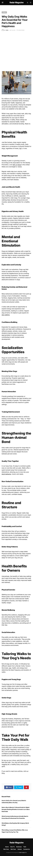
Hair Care (13, 849)
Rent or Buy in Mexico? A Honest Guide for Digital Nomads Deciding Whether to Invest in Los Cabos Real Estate (16, 809)
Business (19, 846)
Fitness (4, 12)
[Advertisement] (16, 51)
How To (12, 846)
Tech (24, 846)
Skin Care (6, 849)
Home (7, 846)
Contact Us (26, 849)
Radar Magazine (17, 2)
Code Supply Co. (23, 852)
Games (20, 849)
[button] (2, 3)
